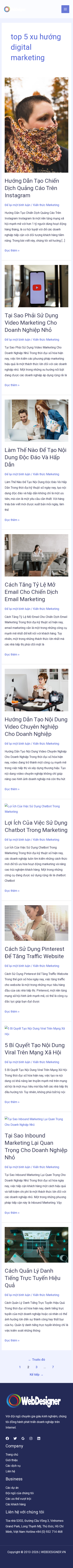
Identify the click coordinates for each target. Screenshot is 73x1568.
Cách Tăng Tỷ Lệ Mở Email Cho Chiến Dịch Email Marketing (31, 591)
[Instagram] (31, 1438)
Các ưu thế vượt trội (18, 1499)
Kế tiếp (36, 1374)
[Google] (23, 1438)
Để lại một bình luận (17, 205)
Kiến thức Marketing (46, 205)
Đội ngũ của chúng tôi (20, 1493)
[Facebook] (7, 1438)
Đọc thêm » (12, 250)
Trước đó (36, 1359)
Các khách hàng (16, 1504)
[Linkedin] (38, 1438)
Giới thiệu (12, 1460)
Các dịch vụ (13, 1466)
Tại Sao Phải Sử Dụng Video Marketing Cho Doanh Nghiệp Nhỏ (31, 322)
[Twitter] (15, 1438)
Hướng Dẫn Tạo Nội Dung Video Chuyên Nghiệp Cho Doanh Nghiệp (36, 726)
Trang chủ (12, 1454)
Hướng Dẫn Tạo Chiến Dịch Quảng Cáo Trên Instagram (32, 188)
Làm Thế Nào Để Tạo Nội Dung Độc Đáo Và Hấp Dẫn (35, 457)
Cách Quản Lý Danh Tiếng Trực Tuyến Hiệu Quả (32, 1278)
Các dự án (12, 1488)
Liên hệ (10, 1471)
